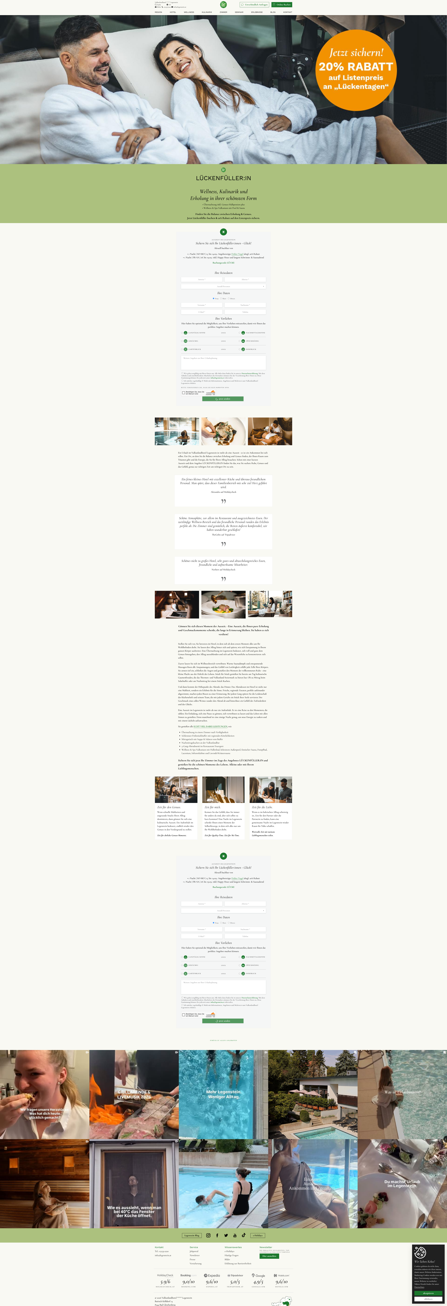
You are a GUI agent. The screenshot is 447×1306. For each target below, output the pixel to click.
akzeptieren (428, 1293)
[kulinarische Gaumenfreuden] (223, 431)
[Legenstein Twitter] (226, 1235)
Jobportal (194, 1251)
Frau (216, 298)
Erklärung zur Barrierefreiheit (238, 1263)
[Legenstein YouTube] (235, 1235)
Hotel (173, 12)
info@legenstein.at (179, 7)
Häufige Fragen (231, 1255)
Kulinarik (207, 12)
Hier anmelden (269, 1256)
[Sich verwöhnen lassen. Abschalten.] (270, 431)
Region (158, 12)
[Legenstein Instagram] (208, 1235)
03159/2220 (167, 7)
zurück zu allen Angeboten (223, 1040)
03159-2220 (164, 1251)
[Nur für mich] (270, 604)
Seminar (239, 12)
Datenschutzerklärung (250, 373)
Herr (224, 298)
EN (170, 5)
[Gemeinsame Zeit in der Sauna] (177, 604)
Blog (273, 12)
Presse (192, 1259)
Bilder (159, 7)
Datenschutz (419, 1287)
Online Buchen (284, 4)
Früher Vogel (237, 254)
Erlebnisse (257, 12)
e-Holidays (258, 1235)
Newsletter (195, 1255)
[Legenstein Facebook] (217, 1235)
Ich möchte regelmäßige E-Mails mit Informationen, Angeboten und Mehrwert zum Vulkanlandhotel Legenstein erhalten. (219, 382)
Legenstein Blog (192, 1235)
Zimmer (223, 12)
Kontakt (287, 12)
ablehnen (428, 1299)
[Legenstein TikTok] (244, 1235)
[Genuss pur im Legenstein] (177, 431)
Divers (232, 298)
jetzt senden (224, 398)
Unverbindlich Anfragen (256, 4)
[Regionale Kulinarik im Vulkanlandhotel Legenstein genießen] (223, 604)
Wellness (189, 12)
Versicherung (195, 1263)
